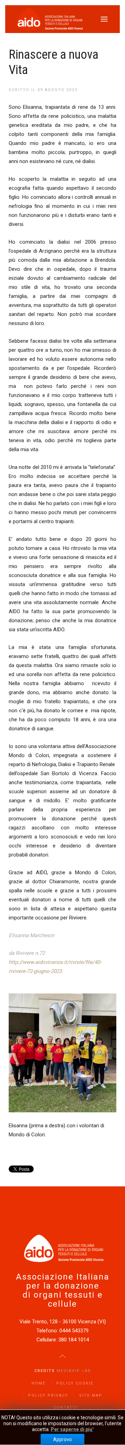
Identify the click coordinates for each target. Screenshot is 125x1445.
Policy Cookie (74, 1383)
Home (38, 1383)
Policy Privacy (48, 1395)
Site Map (90, 1395)
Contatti (65, 1407)
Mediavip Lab (74, 1371)
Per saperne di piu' (72, 1429)
